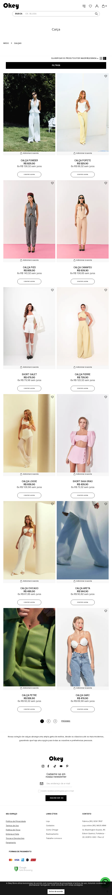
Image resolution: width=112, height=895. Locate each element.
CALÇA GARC (83, 695)
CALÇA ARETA (82, 588)
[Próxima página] (66, 721)
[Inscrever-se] (56, 798)
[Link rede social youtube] (62, 766)
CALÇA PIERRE (82, 374)
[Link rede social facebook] (50, 766)
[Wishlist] (90, 6)
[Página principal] (11, 6)
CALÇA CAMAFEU (83, 267)
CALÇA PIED (29, 267)
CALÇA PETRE (29, 695)
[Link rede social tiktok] (56, 766)
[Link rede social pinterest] (68, 766)
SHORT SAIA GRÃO (83, 481)
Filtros (56, 65)
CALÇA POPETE (82, 160)
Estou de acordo (56, 892)
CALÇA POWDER (29, 160)
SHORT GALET (29, 374)
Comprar (29, 174)
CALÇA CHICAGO (29, 588)
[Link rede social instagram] (43, 766)
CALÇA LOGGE (29, 481)
